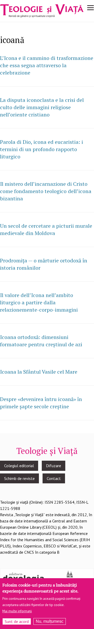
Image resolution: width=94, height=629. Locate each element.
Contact (54, 478)
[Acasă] (42, 10)
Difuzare (53, 465)
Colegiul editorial (19, 465)
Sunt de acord (17, 621)
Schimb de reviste (19, 478)
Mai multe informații (17, 611)
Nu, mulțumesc (49, 621)
